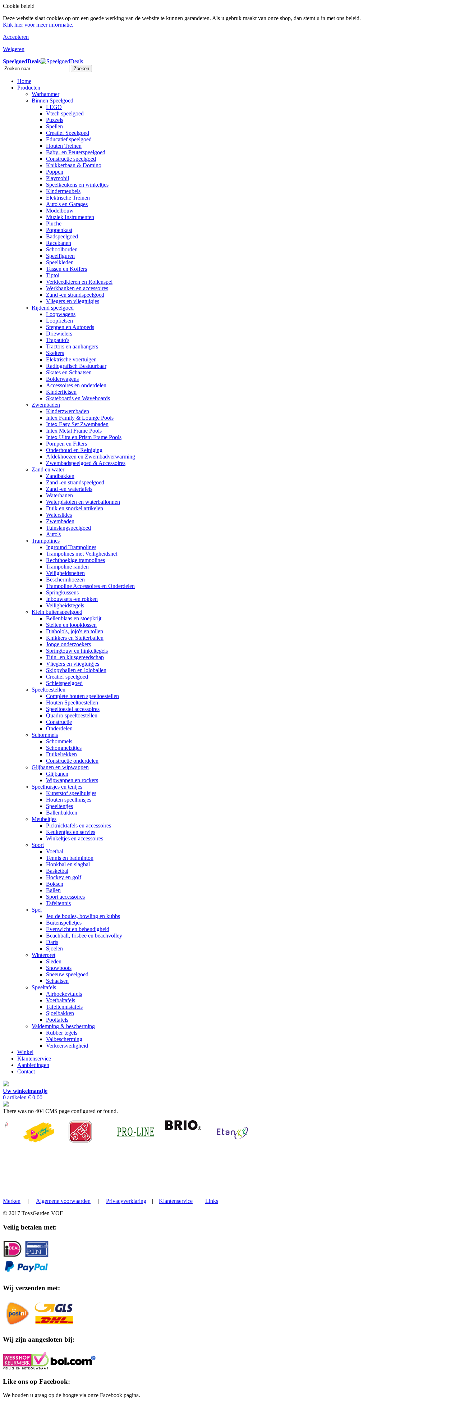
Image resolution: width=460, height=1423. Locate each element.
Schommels (45, 735)
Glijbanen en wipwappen (60, 767)
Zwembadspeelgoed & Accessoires (85, 463)
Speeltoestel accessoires (73, 709)
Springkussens (62, 592)
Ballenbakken (61, 812)
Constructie (59, 722)
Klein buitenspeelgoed (57, 612)
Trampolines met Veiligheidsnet (81, 554)
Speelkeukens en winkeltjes (77, 185)
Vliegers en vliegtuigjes (72, 301)
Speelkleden (60, 262)
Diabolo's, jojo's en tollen (74, 631)
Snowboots (59, 968)
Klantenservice (34, 1058)
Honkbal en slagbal (68, 864)
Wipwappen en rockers (72, 780)
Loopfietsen (59, 321)
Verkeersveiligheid (67, 1046)
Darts (52, 942)
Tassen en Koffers (66, 269)
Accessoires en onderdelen (76, 385)
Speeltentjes (59, 806)
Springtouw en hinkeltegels (77, 651)
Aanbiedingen (33, 1065)
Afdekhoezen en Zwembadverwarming (90, 456)
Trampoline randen (67, 567)
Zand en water (48, 469)
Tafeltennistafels (64, 1007)
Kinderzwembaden (67, 411)
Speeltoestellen (48, 690)
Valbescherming (64, 1039)
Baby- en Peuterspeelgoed (75, 152)
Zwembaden (46, 405)
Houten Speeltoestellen (72, 702)
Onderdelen (59, 728)
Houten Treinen (64, 146)
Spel (37, 910)
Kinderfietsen (61, 392)
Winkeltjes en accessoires (74, 838)
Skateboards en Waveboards (78, 398)
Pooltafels (57, 1020)
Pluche (53, 223)
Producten (28, 88)
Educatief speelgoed (69, 139)
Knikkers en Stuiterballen (75, 638)
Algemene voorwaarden (63, 1201)
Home (24, 81)
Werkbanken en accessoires (77, 288)
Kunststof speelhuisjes (71, 793)
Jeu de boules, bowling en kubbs (83, 916)
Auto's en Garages (67, 204)
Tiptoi (52, 275)
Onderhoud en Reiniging (74, 450)
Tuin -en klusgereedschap (75, 657)
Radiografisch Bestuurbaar (76, 366)
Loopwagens (60, 314)
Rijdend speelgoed (53, 308)
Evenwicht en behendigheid (77, 929)
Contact (26, 1071)
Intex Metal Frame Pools (74, 431)
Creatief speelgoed (67, 677)
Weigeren (13, 49)
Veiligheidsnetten (65, 573)
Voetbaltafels (60, 1000)
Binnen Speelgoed (52, 100)
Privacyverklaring (126, 1201)
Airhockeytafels (64, 994)
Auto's (53, 534)
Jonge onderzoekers (68, 644)
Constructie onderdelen (72, 761)
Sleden (53, 961)
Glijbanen (57, 774)
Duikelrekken (61, 754)
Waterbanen (59, 495)
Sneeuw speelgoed (67, 974)
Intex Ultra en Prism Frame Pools (83, 437)
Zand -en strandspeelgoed (75, 295)
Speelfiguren (60, 256)
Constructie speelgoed (71, 159)
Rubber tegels (61, 1033)
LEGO (54, 107)
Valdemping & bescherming (63, 1026)
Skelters (55, 353)
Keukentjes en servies (70, 832)
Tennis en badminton (69, 858)
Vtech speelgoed (65, 113)
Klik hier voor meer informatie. (38, 25)
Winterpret (43, 955)
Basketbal (57, 871)
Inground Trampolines (71, 547)
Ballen (53, 890)
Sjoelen (54, 948)
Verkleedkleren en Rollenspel (79, 282)
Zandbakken (60, 476)
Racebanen (58, 243)
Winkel (25, 1052)
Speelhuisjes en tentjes (57, 787)
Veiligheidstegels (65, 605)
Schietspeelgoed (64, 683)
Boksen (54, 884)
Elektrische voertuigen (71, 359)
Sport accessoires (65, 897)
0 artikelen (25, 1094)
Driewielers (59, 333)
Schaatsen (57, 981)
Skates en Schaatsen (69, 372)
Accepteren (16, 37)
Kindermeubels (63, 191)
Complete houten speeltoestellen (82, 696)
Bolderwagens (62, 379)
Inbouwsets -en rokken (72, 599)
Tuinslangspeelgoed (68, 528)
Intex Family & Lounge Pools (80, 418)
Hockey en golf (63, 877)
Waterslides (59, 515)
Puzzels (54, 120)
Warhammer (45, 94)
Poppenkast (59, 230)
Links (211, 1201)
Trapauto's (57, 340)
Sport (38, 845)
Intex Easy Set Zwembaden (77, 424)
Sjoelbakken (60, 1013)
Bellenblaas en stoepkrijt (73, 618)
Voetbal (54, 851)
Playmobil (57, 178)
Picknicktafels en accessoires (78, 825)
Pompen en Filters (66, 444)
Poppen (54, 172)
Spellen (54, 126)
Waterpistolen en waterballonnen (83, 502)
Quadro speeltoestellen (71, 715)
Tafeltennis (58, 903)
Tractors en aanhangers (72, 346)
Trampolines (46, 541)
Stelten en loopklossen (71, 625)
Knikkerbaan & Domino (73, 165)
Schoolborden (62, 249)
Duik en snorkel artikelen (74, 508)
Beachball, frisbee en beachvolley (84, 935)
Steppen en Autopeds (70, 327)
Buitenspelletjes (64, 923)
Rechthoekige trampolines (75, 560)
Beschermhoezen (65, 579)
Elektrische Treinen (68, 198)
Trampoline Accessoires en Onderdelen (90, 586)
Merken (11, 1201)
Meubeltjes (44, 819)
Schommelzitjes (64, 748)
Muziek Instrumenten (70, 217)
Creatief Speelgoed (67, 133)
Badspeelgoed (62, 236)
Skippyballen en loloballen (76, 670)
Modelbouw (60, 210)
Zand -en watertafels (69, 489)
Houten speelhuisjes (68, 800)
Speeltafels (44, 987)
